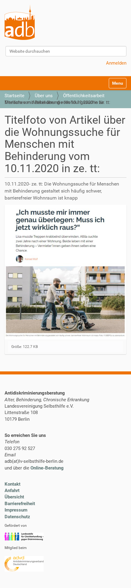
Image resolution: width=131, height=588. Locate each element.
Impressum (16, 510)
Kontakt (12, 484)
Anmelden (116, 63)
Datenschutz (17, 516)
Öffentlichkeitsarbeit (83, 95)
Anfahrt (12, 490)
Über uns (44, 95)
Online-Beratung (47, 468)
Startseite (14, 95)
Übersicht (14, 497)
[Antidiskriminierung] (20, 22)
